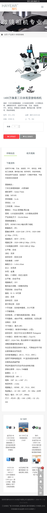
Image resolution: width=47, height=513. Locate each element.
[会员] (41, 476)
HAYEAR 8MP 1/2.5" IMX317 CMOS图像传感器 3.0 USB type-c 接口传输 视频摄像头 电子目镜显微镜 (10, 477)
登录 (28, 1)
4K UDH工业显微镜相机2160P (23, 438)
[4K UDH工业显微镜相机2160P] (23, 427)
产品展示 (11, 34)
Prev (7, 89)
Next (39, 57)
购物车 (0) (36, 1)
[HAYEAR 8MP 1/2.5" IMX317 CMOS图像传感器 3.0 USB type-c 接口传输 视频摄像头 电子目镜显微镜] (10, 459)
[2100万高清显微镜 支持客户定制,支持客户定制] (36, 459)
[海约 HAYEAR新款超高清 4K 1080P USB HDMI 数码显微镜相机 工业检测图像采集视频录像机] (36, 427)
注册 (31, 1)
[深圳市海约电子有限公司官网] (10, 6)
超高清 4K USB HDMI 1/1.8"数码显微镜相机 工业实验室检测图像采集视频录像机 (10, 443)
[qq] (41, 481)
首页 (6, 34)
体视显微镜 (20, 34)
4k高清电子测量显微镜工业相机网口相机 (23, 470)
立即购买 (12, 136)
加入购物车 (28, 136)
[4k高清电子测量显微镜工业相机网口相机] (23, 459)
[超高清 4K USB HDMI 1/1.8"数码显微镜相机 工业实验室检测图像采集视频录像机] (10, 427)
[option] (23, 20)
